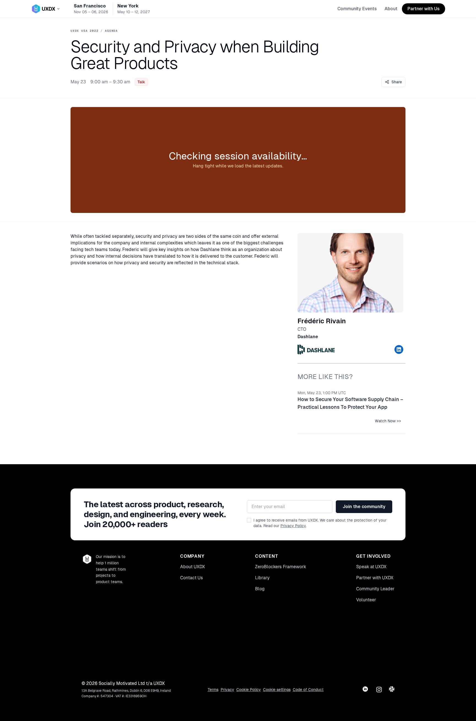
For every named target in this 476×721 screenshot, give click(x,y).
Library (262, 577)
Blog (260, 588)
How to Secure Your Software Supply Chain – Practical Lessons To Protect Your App (350, 403)
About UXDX (192, 566)
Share (396, 82)
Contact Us (191, 577)
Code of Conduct (308, 689)
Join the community (364, 506)
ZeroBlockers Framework (280, 566)
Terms (213, 689)
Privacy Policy (293, 526)
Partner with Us (423, 8)
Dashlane (308, 336)
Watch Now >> (388, 421)
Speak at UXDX (371, 566)
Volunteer (366, 599)
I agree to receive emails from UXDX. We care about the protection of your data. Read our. (319, 523)
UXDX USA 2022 (84, 31)
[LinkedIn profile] (398, 349)
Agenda (111, 31)
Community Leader (375, 588)
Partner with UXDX (374, 577)
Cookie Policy (248, 689)
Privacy (227, 689)
